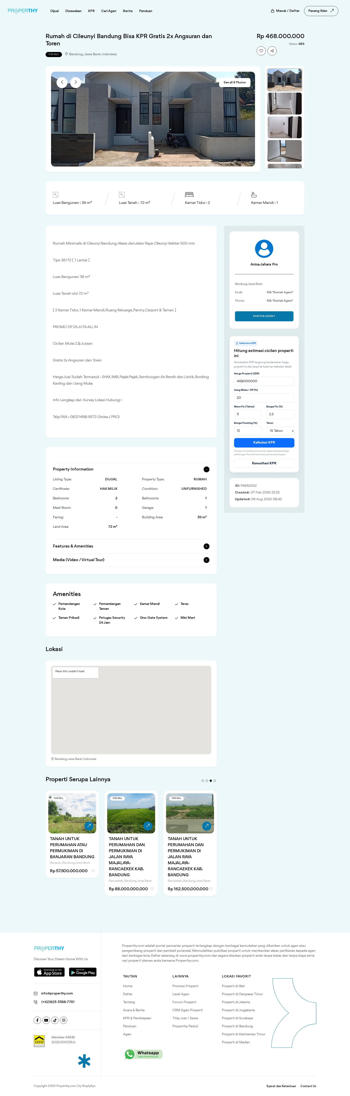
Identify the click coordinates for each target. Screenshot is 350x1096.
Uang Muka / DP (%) (246, 390)
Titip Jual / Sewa (185, 1018)
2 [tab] (207, 781)
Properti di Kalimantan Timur (243, 1034)
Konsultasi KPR (264, 463)
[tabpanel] (72, 848)
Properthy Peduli (185, 1026)
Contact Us (308, 1086)
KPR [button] (91, 11)
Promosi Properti (185, 986)
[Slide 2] (285, 104)
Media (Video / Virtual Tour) (78, 560)
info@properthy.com (57, 993)
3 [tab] (211, 781)
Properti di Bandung (237, 1026)
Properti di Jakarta (236, 1002)
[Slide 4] (285, 151)
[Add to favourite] (261, 50)
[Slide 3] (285, 127)
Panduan (129, 1026)
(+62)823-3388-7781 (58, 1002)
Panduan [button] (145, 11)
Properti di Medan (236, 1042)
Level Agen (180, 994)
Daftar (128, 994)
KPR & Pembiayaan (137, 1018)
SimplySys (88, 1086)
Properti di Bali (233, 986)
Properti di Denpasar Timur (242, 994)
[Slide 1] (285, 80)
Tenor (269, 423)
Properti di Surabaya (237, 1018)
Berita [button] (128, 11)
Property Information (73, 469)
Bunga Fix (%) (274, 406)
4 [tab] (215, 781)
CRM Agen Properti (187, 1010)
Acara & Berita (134, 1010)
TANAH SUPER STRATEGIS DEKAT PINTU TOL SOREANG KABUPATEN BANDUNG (188, 851)
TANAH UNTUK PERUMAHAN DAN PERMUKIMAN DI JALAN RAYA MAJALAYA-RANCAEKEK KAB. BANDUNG (68, 857)
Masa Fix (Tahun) (244, 406)
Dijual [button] (54, 11)
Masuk (288, 11)
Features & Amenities (73, 546)
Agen (127, 1034)
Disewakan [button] (73, 11)
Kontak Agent (264, 316)
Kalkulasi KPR (264, 442)
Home (127, 986)
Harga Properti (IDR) (246, 373)
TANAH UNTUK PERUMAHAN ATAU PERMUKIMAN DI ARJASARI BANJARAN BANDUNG (130, 851)
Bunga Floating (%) (245, 423)
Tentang (129, 1002)
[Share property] (272, 50)
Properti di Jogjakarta (238, 1010)
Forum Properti (184, 1002)
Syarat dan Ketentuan (281, 1086)
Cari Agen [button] (108, 11)
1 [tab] (203, 781)
